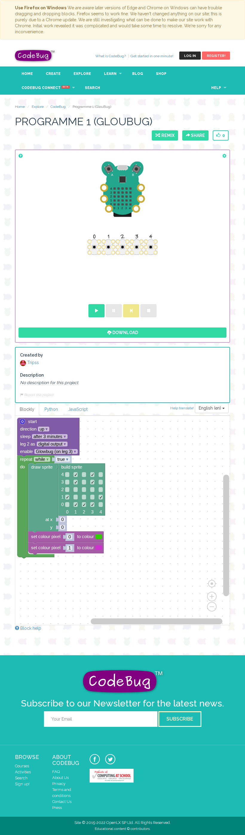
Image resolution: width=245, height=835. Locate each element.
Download (124, 332)
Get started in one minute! (152, 56)
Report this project (38, 395)
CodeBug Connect (45, 88)
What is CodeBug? (110, 56)
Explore (82, 74)
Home (27, 74)
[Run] (96, 310)
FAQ (56, 771)
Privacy (58, 783)
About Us (60, 777)
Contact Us (61, 801)
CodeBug (35, 55)
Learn (110, 74)
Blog (137, 74)
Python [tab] (51, 409)
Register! (216, 56)
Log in (190, 56)
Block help (30, 628)
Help (216, 88)
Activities (23, 772)
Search (92, 88)
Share (197, 135)
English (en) (210, 408)
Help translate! (182, 408)
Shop (161, 74)
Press (57, 807)
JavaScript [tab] (78, 409)
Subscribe (179, 719)
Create (53, 74)
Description (32, 375)
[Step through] (131, 310)
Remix (167, 135)
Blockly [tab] (27, 409)
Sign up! (22, 784)
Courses (22, 766)
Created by (31, 355)
